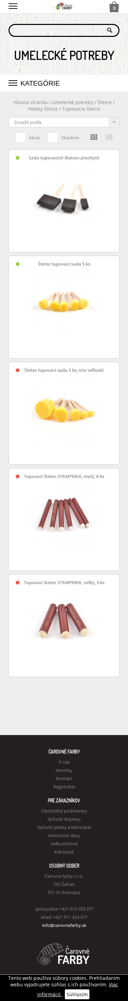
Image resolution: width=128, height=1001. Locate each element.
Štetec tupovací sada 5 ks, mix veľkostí (64, 370)
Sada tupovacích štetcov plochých (64, 158)
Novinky (64, 770)
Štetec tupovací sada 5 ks (64, 264)
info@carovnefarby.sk (64, 925)
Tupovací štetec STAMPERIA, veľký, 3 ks (64, 583)
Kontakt (64, 778)
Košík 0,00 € (114, 7)
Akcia (34, 138)
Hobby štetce (43, 108)
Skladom (70, 138)
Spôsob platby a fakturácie (64, 827)
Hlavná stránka (30, 102)
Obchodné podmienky (64, 811)
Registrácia (64, 787)
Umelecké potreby (72, 102)
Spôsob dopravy (64, 819)
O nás (64, 762)
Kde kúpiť (64, 852)
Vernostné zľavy (64, 835)
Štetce (105, 102)
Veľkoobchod (64, 844)
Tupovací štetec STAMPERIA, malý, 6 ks (64, 476)
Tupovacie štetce (81, 108)
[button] (13, 5)
